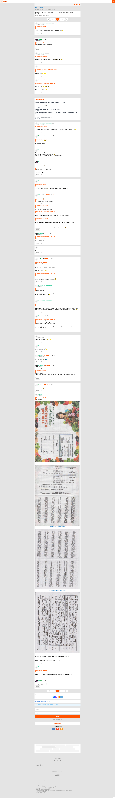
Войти (57, 716)
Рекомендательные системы (40, 792)
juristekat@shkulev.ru (69, 790)
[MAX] (56, 697)
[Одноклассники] (59, 697)
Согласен (77, 4)
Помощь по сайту (39, 765)
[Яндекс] (57, 729)
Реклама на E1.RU (62, 764)
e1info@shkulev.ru (62, 790)
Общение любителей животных (49, 9)
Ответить (37, 33)
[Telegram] (61, 697)
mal (40, 39)
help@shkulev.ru (43, 791)
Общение (37, 9)
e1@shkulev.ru (48, 789)
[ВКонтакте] (54, 697)
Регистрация (57, 723)
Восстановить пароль (57, 719)
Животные (41, 9)
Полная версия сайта (40, 764)
